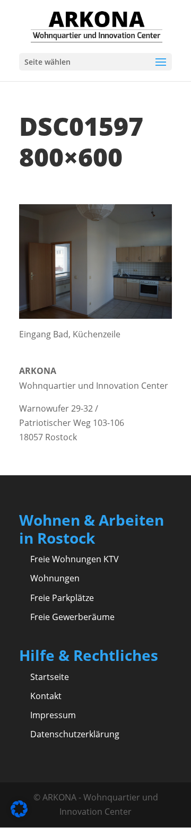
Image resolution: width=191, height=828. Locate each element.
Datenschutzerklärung (74, 734)
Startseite (49, 677)
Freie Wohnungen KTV (74, 559)
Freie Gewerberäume (72, 617)
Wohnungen (55, 578)
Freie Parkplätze (62, 598)
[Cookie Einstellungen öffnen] (19, 814)
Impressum (53, 715)
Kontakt (46, 696)
